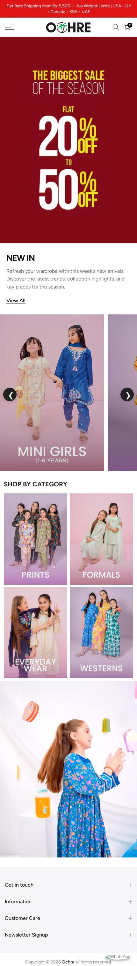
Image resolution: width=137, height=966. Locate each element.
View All (15, 300)
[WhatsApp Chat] (118, 956)
